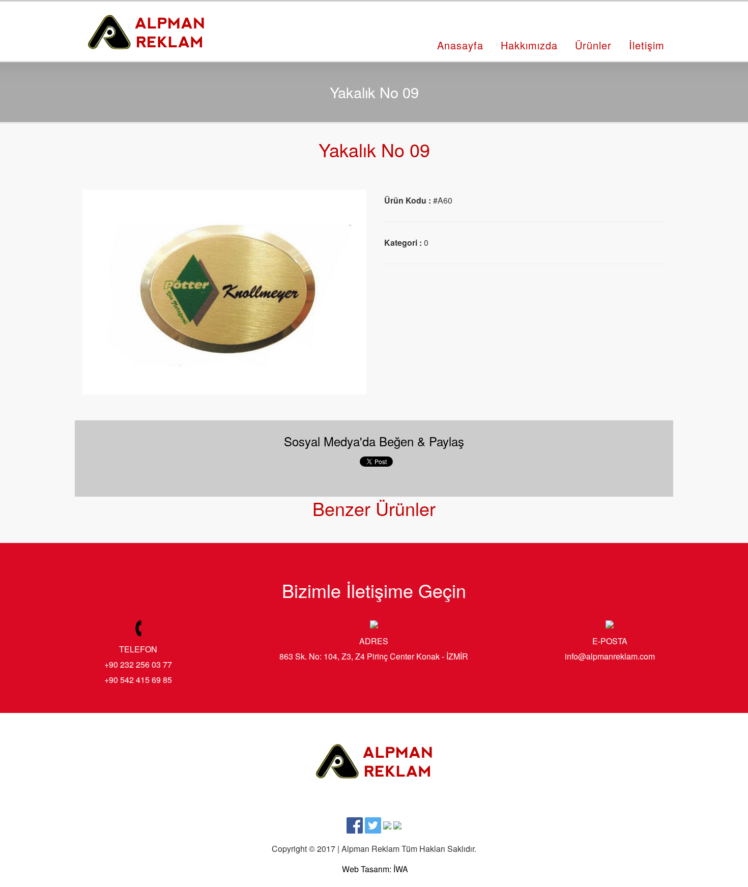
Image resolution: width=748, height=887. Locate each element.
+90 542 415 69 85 (138, 679)
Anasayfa (460, 45)
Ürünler (593, 45)
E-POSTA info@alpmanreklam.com (610, 648)
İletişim (647, 45)
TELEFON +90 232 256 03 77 (138, 656)
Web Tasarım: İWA (375, 869)
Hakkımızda (529, 45)
